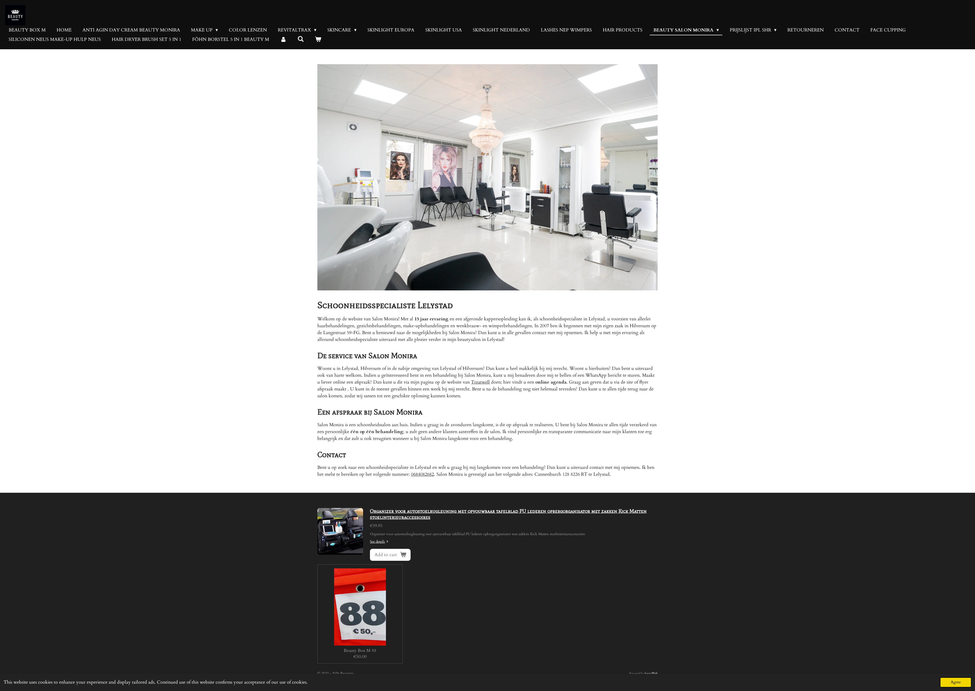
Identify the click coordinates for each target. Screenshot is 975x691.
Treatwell (480, 382)
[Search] (300, 39)
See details (377, 541)
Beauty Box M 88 (360, 650)
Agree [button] (956, 682)
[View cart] (317, 39)
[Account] (283, 39)
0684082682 (422, 474)
